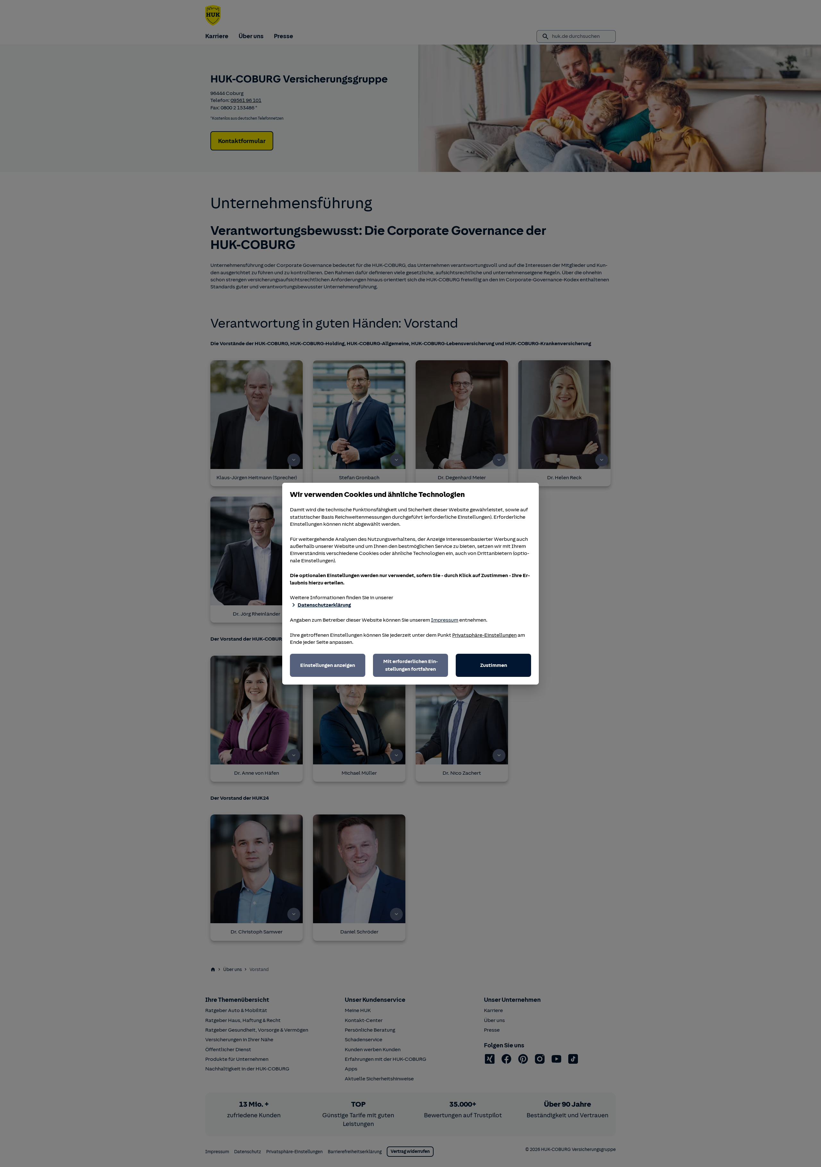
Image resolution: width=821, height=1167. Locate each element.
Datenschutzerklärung (324, 605)
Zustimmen (493, 665)
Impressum (444, 620)
